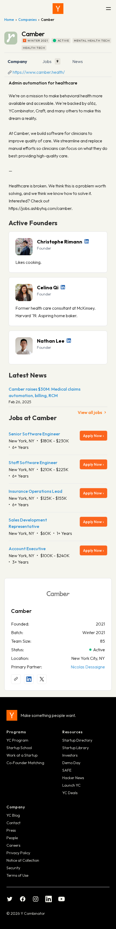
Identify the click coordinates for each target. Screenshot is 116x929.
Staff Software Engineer (33, 462)
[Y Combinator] (58, 8)
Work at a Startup (21, 755)
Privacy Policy (18, 852)
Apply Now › (93, 435)
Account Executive (27, 548)
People (12, 837)
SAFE (66, 770)
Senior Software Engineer (34, 433)
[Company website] (16, 679)
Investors (69, 755)
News (77, 61)
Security (13, 867)
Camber (21, 611)
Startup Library (75, 747)
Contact (13, 822)
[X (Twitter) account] (42, 679)
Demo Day (71, 762)
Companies (27, 19)
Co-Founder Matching (25, 762)
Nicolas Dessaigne (88, 666)
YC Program (17, 740)
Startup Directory (77, 740)
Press (11, 830)
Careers (13, 845)
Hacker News (73, 777)
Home (9, 19)
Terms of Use (17, 875)
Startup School (19, 747)
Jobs (47, 61)
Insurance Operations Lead (35, 491)
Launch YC (71, 785)
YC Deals (69, 792)
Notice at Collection (22, 860)
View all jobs (90, 412)
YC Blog (13, 815)
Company (17, 61)
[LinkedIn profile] (86, 241)
